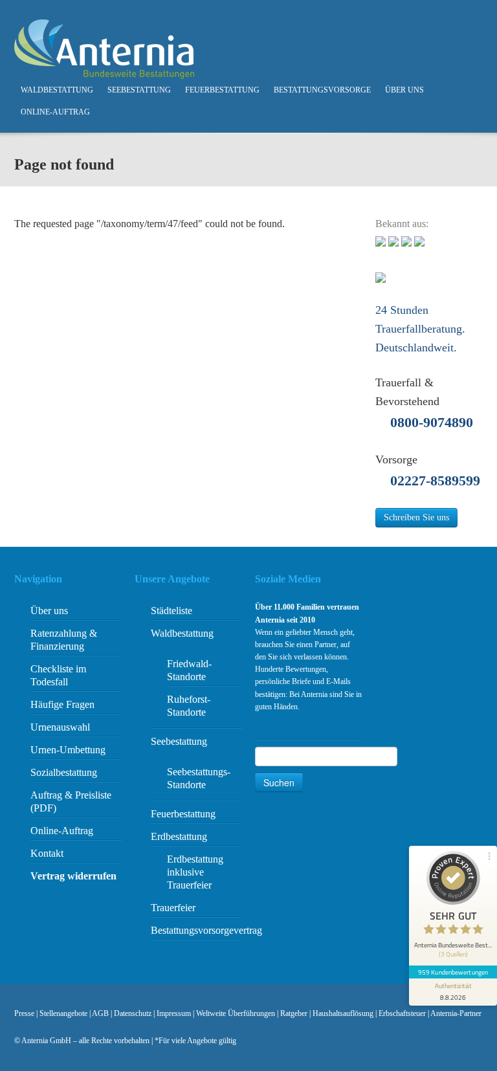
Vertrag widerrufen (73, 875)
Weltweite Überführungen (235, 1013)
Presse (24, 1013)
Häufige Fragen (62, 704)
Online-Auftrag (55, 111)
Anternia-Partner (455, 1013)
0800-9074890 (431, 422)
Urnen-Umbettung (67, 749)
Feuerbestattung (222, 89)
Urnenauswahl (60, 727)
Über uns (404, 89)
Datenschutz (132, 1013)
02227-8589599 (435, 480)
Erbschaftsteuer (402, 1013)
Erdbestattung (179, 836)
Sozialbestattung (63, 772)
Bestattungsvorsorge (322, 89)
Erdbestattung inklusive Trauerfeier (195, 872)
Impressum (174, 1013)
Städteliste (171, 610)
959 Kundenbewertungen (453, 972)
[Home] (104, 48)
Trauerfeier (173, 907)
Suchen (278, 782)
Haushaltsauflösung (343, 1013)
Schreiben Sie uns (416, 517)
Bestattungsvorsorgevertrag (206, 930)
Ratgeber (293, 1013)
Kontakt (46, 853)
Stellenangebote (63, 1013)
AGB (100, 1013)
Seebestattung (139, 89)
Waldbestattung (57, 89)
